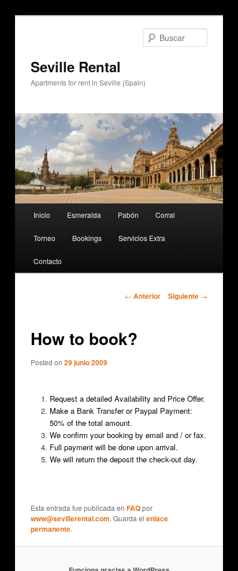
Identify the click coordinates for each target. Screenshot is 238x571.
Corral (165, 215)
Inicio (42, 215)
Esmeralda (84, 215)
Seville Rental (76, 66)
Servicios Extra (141, 238)
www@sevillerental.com (70, 518)
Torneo (44, 238)
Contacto (48, 261)
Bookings (87, 238)
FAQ (133, 508)
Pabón (128, 215)
